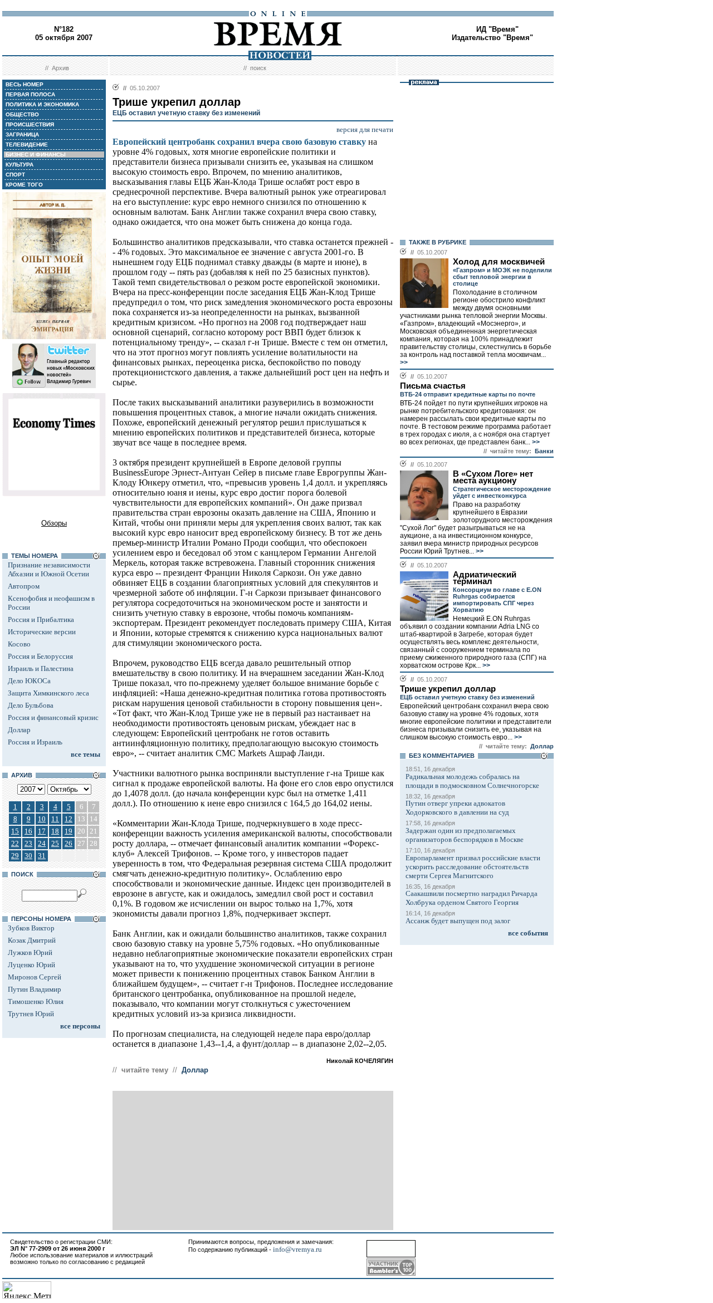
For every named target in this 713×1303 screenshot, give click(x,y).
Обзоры (54, 523)
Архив (60, 68)
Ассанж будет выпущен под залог (458, 921)
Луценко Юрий (31, 965)
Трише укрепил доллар (448, 688)
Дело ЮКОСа (29, 681)
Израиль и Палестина (41, 668)
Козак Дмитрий (32, 940)
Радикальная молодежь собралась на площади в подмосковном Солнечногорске (472, 781)
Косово (19, 644)
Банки (544, 451)
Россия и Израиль (35, 742)
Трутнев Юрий (31, 1014)
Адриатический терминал (484, 578)
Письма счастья (433, 385)
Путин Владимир (34, 989)
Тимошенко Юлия (36, 1001)
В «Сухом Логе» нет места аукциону (493, 477)
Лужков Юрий (30, 952)
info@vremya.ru (297, 1249)
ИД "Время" (497, 29)
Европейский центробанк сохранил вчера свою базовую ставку (239, 141)
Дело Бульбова (30, 705)
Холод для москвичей (499, 261)
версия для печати (364, 129)
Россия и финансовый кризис (53, 717)
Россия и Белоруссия (40, 656)
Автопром (24, 586)
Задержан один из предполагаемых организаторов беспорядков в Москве (465, 835)
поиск (258, 68)
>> (404, 362)
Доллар (19, 730)
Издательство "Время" (492, 37)
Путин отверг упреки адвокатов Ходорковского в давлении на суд (457, 807)
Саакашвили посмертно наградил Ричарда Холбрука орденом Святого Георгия (472, 898)
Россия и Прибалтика (41, 619)
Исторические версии (42, 632)
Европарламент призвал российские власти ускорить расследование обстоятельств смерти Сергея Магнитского (473, 867)
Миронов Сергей (34, 977)
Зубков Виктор (31, 928)
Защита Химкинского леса (48, 693)
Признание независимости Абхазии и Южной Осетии (49, 569)
